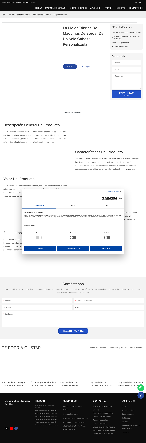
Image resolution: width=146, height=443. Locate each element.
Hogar (124, 406)
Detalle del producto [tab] (73, 113)
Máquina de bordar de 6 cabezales (46, 419)
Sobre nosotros (128, 414)
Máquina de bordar (129, 410)
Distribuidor (126, 418)
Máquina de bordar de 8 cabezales (46, 422)
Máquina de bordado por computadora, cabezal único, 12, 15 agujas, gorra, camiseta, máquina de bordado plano (14, 384)
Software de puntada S (99, 348)
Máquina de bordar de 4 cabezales (46, 416)
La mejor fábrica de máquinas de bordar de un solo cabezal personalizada (38, 15)
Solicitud (125, 422)
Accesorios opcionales (118, 348)
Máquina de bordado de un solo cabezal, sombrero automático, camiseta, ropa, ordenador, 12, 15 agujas (130, 384)
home (4, 15)
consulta (70, 66)
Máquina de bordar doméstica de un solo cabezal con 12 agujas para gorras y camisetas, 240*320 (73, 384)
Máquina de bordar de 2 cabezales (46, 410)
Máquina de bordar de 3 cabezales (46, 413)
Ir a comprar (86, 66)
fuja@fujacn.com (99, 423)
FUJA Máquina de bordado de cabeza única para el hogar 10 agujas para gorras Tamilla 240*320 (43, 384)
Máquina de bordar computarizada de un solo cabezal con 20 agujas (101, 384)
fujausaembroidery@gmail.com (75, 418)
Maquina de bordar (136, 348)
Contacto (125, 433)
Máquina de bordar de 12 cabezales (46, 425)
